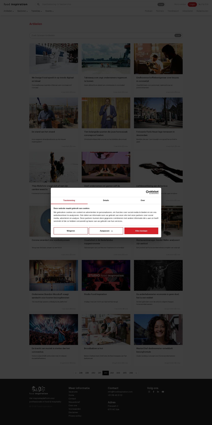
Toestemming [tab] (69, 200)
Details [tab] (106, 200)
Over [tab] (143, 200)
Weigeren (71, 231)
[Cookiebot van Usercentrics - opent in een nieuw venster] (148, 192)
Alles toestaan (141, 231)
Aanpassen (104, 231)
